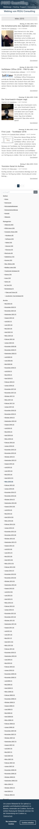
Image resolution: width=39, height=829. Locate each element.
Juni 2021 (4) (8, 325)
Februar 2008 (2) (10, 723)
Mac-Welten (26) (10, 264)
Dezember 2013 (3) (10, 531)
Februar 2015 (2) (9, 485)
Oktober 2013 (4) (10, 538)
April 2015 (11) (9, 478)
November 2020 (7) (10, 350)
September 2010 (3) (10, 656)
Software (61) (10, 239)
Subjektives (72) (9, 256)
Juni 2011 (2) (8, 634)
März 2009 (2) (9, 691)
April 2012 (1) (8, 599)
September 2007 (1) (10, 741)
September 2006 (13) (11, 780)
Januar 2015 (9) (9, 489)
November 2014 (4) (10, 496)
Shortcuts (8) (9, 253)
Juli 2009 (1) (8, 681)
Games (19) (8, 274)
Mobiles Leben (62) (10, 267)
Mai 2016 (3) (8, 432)
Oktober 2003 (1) (10, 788)
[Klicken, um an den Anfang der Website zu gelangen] (19, 3)
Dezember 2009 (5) (10, 674)
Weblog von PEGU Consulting (19, 11)
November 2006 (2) (10, 773)
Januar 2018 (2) (9, 385)
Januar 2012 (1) (9, 609)
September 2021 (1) (10, 314)
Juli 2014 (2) (8, 510)
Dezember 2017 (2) (10, 389)
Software (22, 72)
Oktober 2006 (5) (10, 777)
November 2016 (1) (10, 414)
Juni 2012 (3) (8, 595)
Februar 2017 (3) (9, 403)
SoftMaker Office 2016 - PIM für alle (17, 69)
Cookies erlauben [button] (28, 822)
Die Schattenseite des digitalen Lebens (19, 26)
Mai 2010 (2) (8, 663)
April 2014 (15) (9, 517)
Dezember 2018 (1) (10, 367)
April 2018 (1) (9, 378)
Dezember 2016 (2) (10, 410)
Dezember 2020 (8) (10, 346)
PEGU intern (13, 169)
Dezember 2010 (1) (10, 652)
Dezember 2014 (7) (10, 492)
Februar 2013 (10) (10, 567)
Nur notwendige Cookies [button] (11, 823)
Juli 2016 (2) (8, 428)
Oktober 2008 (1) (10, 702)
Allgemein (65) (9, 224)
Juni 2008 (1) (8, 709)
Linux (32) (8, 278)
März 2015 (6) (9, 481)
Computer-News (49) (11, 232)
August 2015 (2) (9, 464)
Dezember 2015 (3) (10, 449)
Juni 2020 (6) (9, 360)
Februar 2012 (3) (9, 606)
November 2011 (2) (10, 617)
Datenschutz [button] (8, 816)
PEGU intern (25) (10, 228)
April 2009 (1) (9, 688)
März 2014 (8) (9, 521)
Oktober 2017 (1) (9, 396)
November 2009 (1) (10, 677)
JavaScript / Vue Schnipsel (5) (14, 296)
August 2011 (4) (9, 627)
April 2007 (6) (9, 756)
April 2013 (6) (9, 560)
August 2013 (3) (9, 545)
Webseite (7, 217)
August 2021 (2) (9, 318)
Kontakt (7, 213)
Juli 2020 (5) (8, 357)
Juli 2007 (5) (8, 748)
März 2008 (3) (9, 720)
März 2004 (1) (9, 784)
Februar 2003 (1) (10, 795)
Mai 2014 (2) (8, 513)
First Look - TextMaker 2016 (14, 132)
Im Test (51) (8, 285)
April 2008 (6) (9, 716)
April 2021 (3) (9, 332)
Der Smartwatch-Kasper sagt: (15, 99)
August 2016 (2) (9, 424)
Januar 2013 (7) (9, 570)
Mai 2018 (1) (8, 375)
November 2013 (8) (10, 535)
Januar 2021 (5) (9, 343)
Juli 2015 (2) (8, 467)
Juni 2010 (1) (8, 659)
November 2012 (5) (10, 577)
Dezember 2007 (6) (10, 731)
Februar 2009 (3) (10, 695)
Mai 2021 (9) (8, 328)
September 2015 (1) (10, 460)
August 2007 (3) (9, 745)
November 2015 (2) (10, 453)
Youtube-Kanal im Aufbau (13, 166)
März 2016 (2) (9, 439)
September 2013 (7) (10, 542)
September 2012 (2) (10, 585)
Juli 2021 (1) (8, 321)
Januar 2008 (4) (9, 727)
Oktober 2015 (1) (10, 457)
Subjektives (13, 28)
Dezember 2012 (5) (10, 574)
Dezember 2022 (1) (10, 307)
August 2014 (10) (10, 506)
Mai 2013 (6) (8, 556)
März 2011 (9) (9, 645)
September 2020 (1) (10, 353)
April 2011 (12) (9, 642)
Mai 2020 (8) (8, 364)
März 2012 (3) (9, 602)
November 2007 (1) (10, 734)
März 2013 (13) (9, 563)
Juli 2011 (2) (8, 631)
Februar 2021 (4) (9, 339)
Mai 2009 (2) (8, 684)
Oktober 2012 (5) (10, 581)
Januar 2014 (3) (9, 528)
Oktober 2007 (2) (10, 738)
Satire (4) (7, 281)
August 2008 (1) (9, 706)
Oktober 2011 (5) (10, 620)
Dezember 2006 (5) (10, 770)
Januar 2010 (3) (9, 670)
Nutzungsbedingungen (11, 206)
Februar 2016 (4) (10, 442)
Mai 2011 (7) (8, 638)
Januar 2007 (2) (9, 766)
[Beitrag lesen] (8, 38)
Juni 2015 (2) (8, 471)
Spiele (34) (9, 242)
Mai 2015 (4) (8, 474)
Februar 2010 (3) (10, 666)
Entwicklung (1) (9, 288)
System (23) (8, 260)
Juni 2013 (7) (8, 553)
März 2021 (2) (9, 335)
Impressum (8, 202)
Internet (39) (9, 246)
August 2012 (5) (9, 588)
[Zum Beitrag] (34, 60)
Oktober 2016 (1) (10, 417)
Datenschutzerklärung (11, 210)
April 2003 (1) (9, 791)
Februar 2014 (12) (10, 524)
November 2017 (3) (10, 392)
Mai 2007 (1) (8, 752)
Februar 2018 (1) (9, 382)
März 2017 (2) (9, 400)
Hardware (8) (9, 235)
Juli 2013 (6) (8, 549)
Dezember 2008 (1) (10, 699)
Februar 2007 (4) (10, 763)
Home (6, 199)
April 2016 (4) (9, 435)
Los (35, 192)
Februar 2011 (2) (9, 649)
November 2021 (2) (10, 311)
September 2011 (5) (10, 624)
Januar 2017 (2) (9, 407)
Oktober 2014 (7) (10, 499)
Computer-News (14, 72)
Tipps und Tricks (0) (11, 292)
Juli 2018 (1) (8, 371)
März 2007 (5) (9, 759)
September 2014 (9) (10, 503)
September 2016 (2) (10, 421)
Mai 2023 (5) (8, 303)
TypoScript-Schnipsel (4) (12, 271)
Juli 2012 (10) (9, 592)
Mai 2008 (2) (8, 713)
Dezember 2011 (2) (10, 613)
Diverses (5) (9, 249)
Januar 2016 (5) (9, 446)
